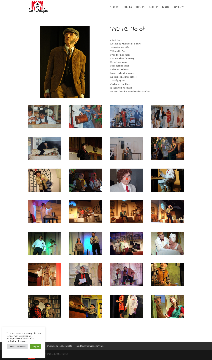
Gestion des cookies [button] (17, 346)
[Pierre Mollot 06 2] (44, 191)
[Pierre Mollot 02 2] (167, 128)
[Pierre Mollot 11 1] (85, 286)
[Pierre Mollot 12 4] (126, 318)
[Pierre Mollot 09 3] (85, 254)
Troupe (140, 7)
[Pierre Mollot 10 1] (126, 254)
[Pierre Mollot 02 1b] (126, 128)
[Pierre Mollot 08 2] (126, 223)
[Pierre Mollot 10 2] (167, 254)
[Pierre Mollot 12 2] (44, 318)
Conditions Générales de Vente (90, 345)
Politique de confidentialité (59, 345)
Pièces (128, 7)
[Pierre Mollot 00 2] (44, 128)
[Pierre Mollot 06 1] (167, 159)
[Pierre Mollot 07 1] (167, 191)
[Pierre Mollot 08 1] (85, 223)
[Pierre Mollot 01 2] (85, 128)
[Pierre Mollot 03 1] (85, 159)
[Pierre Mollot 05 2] (126, 159)
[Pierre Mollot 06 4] (126, 191)
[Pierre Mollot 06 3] (85, 191)
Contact (178, 7)
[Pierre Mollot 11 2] (126, 286)
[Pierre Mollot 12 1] (167, 286)
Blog (165, 7)
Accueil (115, 7)
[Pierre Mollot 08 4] (167, 223)
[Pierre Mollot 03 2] (44, 159)
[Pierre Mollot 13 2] (167, 318)
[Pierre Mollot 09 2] (44, 254)
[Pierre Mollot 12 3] (85, 318)
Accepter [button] (35, 346)
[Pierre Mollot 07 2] (44, 223)
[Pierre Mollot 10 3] (44, 286)
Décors (153, 7)
